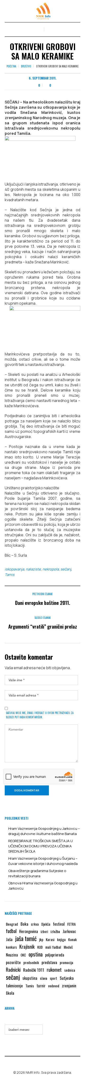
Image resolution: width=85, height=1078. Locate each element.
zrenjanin (69, 985)
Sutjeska (67, 978)
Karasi (50, 939)
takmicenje (14, 986)
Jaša (9, 939)
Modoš (68, 947)
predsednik (31, 962)
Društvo (26, 66)
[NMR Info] (42, 11)
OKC (23, 954)
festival (59, 924)
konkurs (11, 947)
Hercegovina (28, 931)
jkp (41, 939)
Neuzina (12, 955)
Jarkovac (69, 931)
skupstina (29, 978)
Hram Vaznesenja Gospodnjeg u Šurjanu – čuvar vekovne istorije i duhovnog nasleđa (43, 861)
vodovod (53, 985)
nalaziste (33, 569)
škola (10, 993)
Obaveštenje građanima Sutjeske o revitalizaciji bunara (37, 873)
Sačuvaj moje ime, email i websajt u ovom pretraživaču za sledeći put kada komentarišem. (39, 715)
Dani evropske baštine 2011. (42, 602)
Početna (11, 66)
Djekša (45, 924)
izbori (44, 931)
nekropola (50, 569)
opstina (35, 954)
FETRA (71, 924)
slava (43, 978)
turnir (41, 986)
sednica (69, 970)
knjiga (61, 939)
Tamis (9, 574)
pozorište (13, 962)
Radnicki (13, 969)
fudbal (11, 931)
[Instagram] (46, 1062)
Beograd (12, 924)
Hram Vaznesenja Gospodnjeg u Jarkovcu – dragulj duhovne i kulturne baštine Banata (44, 831)
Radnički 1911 (33, 970)
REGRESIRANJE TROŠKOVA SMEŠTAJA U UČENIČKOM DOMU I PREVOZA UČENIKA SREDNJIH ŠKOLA (40, 846)
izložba (55, 931)
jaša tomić (26, 938)
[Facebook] (39, 1062)
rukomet (54, 969)
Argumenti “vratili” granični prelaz (42, 626)
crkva (35, 924)
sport (53, 978)
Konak (72, 939)
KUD (40, 947)
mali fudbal (53, 947)
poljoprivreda (54, 955)
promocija (66, 962)
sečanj (65, 569)
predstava (49, 962)
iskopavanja (14, 569)
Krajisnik (27, 946)
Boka (24, 924)
